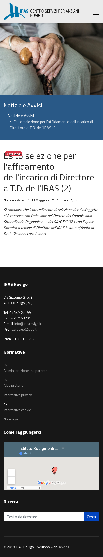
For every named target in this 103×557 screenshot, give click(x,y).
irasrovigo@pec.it (23, 329)
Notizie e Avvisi (15, 200)
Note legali (12, 419)
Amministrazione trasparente (26, 370)
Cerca (91, 517)
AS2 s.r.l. (65, 546)
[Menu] (96, 12)
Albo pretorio (14, 385)
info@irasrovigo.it (27, 323)
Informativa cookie (17, 409)
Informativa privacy (18, 394)
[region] (51, 59)
